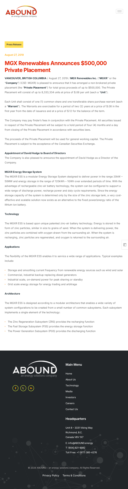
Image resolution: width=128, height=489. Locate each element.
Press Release (14, 44)
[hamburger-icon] (119, 11)
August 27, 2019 (14, 54)
